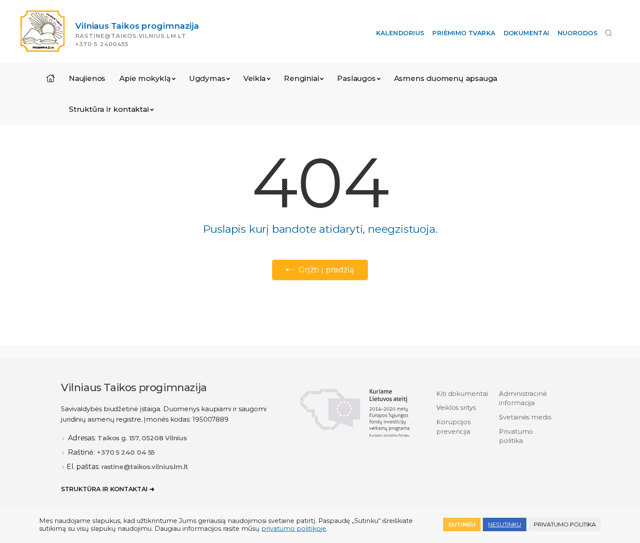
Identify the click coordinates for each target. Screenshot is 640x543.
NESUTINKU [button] (504, 524)
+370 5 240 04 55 (126, 452)
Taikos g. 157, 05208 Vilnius (142, 438)
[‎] (50, 78)
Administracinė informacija (523, 398)
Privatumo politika (516, 436)
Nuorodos (577, 33)
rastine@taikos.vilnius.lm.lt (130, 35)
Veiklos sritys (456, 407)
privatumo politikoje (293, 529)
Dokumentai (526, 33)
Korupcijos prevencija (453, 426)
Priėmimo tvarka (463, 33)
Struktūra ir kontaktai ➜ (108, 489)
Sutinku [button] (461, 524)
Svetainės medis (525, 417)
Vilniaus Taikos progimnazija (137, 26)
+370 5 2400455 (101, 43)
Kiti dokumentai (462, 393)
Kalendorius (400, 33)
